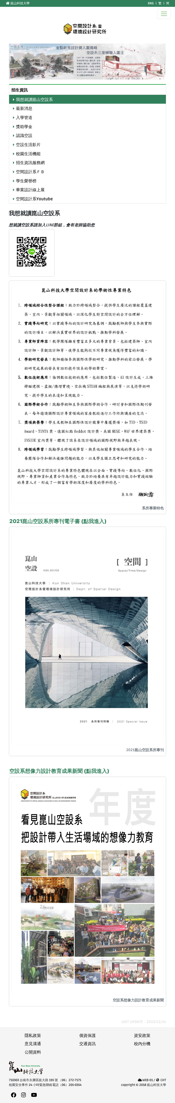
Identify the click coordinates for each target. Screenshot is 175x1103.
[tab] (87, 90)
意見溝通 (33, 1043)
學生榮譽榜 (26, 181)
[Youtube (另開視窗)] (34, 1095)
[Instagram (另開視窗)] (23, 1095)
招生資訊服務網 (30, 162)
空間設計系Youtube (34, 199)
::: (3, 3)
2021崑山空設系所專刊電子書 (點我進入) (58, 521)
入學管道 (24, 117)
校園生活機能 (28, 154)
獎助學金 (24, 126)
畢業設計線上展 (30, 190)
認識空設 (24, 135)
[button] (21, 62)
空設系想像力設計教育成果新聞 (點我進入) (59, 771)
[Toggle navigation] (164, 14)
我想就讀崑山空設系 (34, 99)
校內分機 (142, 1043)
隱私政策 (33, 1035)
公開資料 (33, 1052)
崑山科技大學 (20, 3)
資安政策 (142, 1035)
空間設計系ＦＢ (30, 172)
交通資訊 (87, 1043)
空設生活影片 (28, 144)
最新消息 (24, 108)
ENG (151, 3)
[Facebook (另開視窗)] (13, 1095)
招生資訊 (19, 90)
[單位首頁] (85, 29)
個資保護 (87, 1035)
